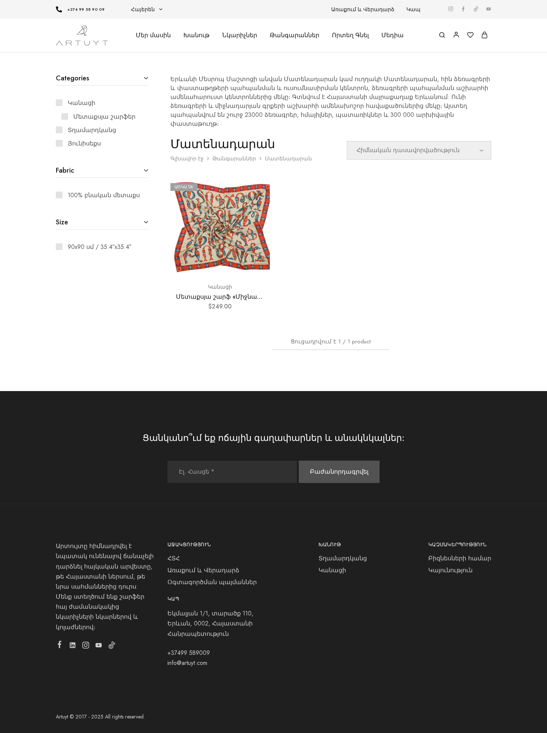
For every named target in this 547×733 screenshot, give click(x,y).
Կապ (413, 9)
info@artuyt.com (187, 663)
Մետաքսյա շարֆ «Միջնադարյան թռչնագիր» (247, 296)
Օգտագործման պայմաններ (212, 582)
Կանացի (220, 287)
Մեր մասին (153, 35)
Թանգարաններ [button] (294, 35)
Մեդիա (392, 35)
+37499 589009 (188, 653)
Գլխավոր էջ (187, 158)
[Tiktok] (111, 646)
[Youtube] (98, 646)
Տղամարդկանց (343, 558)
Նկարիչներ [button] (239, 35)
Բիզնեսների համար (459, 558)
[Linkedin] (72, 646)
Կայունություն (450, 570)
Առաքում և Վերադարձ (362, 9)
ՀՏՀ (173, 558)
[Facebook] (59, 646)
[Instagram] (85, 646)
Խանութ (196, 35)
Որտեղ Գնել (350, 35)
